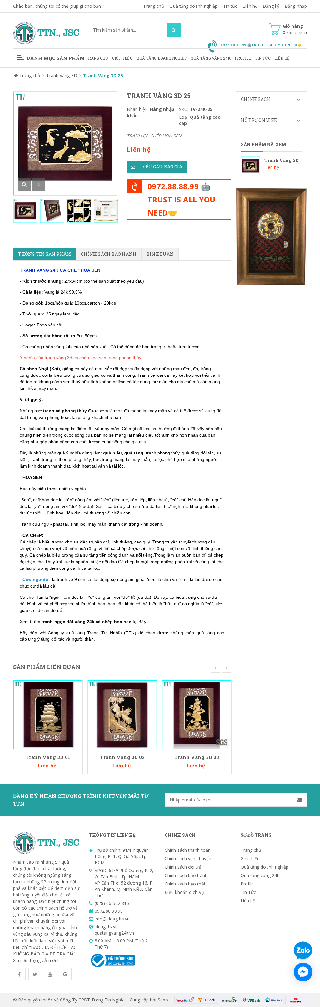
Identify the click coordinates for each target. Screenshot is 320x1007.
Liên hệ (282, 58)
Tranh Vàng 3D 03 (196, 757)
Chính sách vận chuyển (188, 858)
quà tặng (133, 452)
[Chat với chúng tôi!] (303, 972)
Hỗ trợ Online (259, 120)
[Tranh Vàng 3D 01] (47, 714)
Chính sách (256, 99)
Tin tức (230, 6)
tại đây (139, 621)
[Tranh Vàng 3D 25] (271, 165)
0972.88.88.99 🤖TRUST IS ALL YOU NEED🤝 (182, 199)
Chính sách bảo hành (186, 875)
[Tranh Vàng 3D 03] (196, 714)
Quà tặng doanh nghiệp (193, 6)
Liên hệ (250, 6)
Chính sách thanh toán (188, 850)
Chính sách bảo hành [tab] (109, 254)
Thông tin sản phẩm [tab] (44, 254)
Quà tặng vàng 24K (211, 58)
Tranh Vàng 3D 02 (122, 757)
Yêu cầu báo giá (162, 167)
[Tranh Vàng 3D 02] (122, 714)
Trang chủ (97, 58)
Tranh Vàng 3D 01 (48, 757)
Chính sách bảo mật (185, 884)
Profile (243, 58)
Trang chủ (153, 6)
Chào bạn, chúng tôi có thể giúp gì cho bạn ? (58, 6)
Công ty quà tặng (66, 632)
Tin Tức (263, 58)
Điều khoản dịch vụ (184, 892)
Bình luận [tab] (160, 254)
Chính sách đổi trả (183, 867)
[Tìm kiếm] (174, 30)
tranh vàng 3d (58, 357)
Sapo (163, 1000)
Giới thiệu (122, 58)
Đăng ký (271, 6)
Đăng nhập (296, 6)
